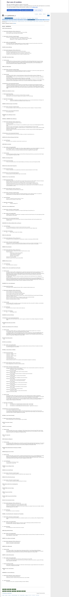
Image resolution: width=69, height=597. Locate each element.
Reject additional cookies (26, 10)
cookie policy (35, 7)
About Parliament (23, 18)
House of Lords (11, 19)
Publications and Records (21, 21)
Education (36, 18)
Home (3, 18)
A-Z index (3, 595)
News (41, 19)
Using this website (22, 595)
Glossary (6, 595)
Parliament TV (37, 19)
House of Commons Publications (29, 21)
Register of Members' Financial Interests (38, 21)
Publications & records (31, 19)
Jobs (18, 595)
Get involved (29, 18)
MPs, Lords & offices (16, 18)
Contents (14, 23)
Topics (44, 19)
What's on (15, 19)
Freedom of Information (14, 595)
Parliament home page (8, 21)
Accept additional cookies (13, 10)
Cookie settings (37, 10)
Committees (25, 19)
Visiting (33, 18)
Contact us (9, 595)
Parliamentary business (9, 18)
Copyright (26, 595)
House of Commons (5, 19)
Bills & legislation (20, 19)
